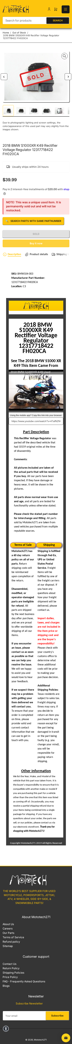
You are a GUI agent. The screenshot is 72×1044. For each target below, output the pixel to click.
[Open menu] (65, 9)
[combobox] (36, 20)
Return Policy (11, 968)
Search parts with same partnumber (33, 220)
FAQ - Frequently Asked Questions (24, 981)
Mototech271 (40, 1039)
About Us (8, 924)
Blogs (6, 985)
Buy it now (36, 243)
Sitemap (8, 946)
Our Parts (8, 933)
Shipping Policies (13, 972)
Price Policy (10, 977)
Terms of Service (13, 937)
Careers (8, 928)
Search (58, 20)
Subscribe (57, 1015)
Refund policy (11, 941)
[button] (6, 1029)
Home (6, 32)
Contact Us (9, 964)
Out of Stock (19, 32)
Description (14, 254)
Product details (39, 254)
